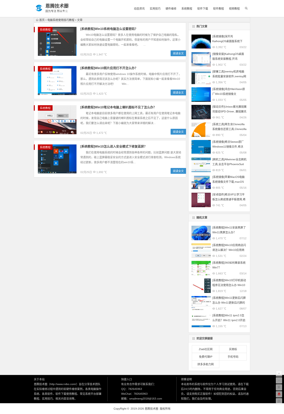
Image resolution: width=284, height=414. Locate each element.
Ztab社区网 (206, 349)
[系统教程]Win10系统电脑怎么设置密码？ (109, 29)
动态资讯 (139, 8)
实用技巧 (155, 8)
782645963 (135, 388)
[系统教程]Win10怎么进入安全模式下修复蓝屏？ (113, 146)
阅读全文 (178, 53)
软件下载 (202, 8)
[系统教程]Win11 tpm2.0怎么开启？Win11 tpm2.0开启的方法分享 (228, 320)
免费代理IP (205, 356)
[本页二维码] (279, 401)
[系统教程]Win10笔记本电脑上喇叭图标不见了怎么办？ (118, 107)
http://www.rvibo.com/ (63, 384)
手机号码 (233, 356)
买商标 (233, 349)
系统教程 (186, 8)
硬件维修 (171, 8)
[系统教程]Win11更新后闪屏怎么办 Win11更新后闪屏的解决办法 (229, 302)
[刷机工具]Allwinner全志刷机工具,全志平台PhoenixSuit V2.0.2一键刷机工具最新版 (229, 164)
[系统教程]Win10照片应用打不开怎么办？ (109, 68)
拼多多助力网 (205, 364)
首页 (42, 19)
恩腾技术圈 (57, 5)
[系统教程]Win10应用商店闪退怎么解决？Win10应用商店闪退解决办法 (229, 249)
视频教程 (234, 8)
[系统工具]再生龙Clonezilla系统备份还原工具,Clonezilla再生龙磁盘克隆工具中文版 (229, 129)
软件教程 (218, 8)
